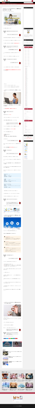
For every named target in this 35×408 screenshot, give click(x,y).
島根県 (26, 93)
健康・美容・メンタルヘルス (28, 132)
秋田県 (26, 69)
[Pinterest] (16, 338)
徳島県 (26, 94)
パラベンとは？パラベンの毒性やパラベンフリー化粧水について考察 (13, 380)
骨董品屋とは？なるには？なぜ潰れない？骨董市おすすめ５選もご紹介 (29, 389)
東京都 (26, 79)
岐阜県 (26, 84)
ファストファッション (28, 117)
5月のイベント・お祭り (27, 54)
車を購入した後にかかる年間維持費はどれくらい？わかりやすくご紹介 (21, 389)
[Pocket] (9, 338)
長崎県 (26, 103)
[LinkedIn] (14, 338)
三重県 (26, 86)
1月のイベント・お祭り (27, 48)
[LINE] (11, 338)
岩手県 (26, 70)
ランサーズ (7, 241)
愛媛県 (26, 95)
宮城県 (26, 72)
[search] (32, 2)
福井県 (26, 87)
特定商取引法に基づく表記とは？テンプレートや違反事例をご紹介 (5, 389)
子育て (26, 123)
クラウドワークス (8, 236)
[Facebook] (5, 338)
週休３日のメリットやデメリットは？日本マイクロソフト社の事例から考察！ (15, 357)
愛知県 (26, 85)
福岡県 (26, 100)
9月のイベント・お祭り (27, 60)
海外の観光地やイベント (27, 107)
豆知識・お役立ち (12, 11)
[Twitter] (7, 338)
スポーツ (26, 110)
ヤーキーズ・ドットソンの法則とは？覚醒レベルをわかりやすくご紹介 (21, 380)
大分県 (26, 102)
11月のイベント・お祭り (27, 63)
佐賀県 (26, 101)
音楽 (26, 113)
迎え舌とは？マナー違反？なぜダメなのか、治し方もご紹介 (5, 380)
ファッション (26, 116)
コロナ (7, 2)
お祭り (10, 2)
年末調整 (26, 126)
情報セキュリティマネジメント (29, 129)
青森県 (26, 68)
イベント (11, 2)
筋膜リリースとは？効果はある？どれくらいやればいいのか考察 (29, 380)
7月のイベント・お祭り (27, 57)
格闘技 (8, 2)
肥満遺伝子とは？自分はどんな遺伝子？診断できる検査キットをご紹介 (13, 389)
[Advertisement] (12, 77)
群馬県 (26, 76)
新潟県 (26, 71)
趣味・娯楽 (10, 11)
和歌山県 (27, 92)
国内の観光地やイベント (27, 66)
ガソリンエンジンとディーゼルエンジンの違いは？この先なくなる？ (15, 352)
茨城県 (26, 77)
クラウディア (7, 247)
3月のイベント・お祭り (27, 51)
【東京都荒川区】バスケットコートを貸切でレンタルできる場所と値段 (15, 362)
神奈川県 (27, 78)
